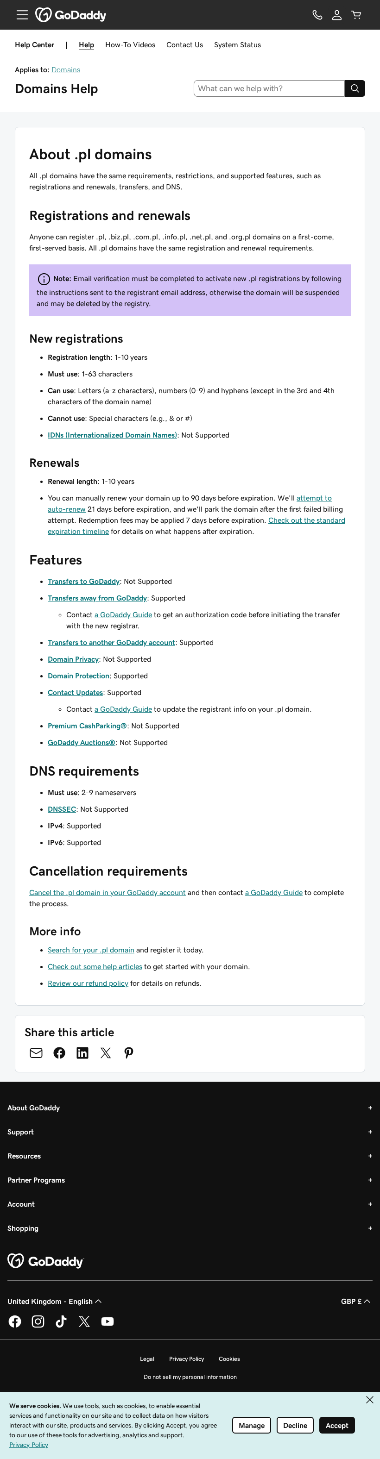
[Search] (355, 88)
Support (20, 1131)
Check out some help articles (95, 966)
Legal (147, 1359)
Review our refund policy (88, 983)
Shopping (22, 1228)
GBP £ (351, 1301)
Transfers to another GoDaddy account (111, 642)
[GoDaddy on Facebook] (14, 1326)
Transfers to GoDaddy (84, 581)
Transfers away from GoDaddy (97, 597)
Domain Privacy (73, 659)
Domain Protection (78, 675)
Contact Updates (75, 692)
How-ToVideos (130, 44)
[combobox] (269, 88)
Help (86, 44)
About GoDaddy (33, 1107)
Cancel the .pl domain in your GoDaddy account (107, 892)
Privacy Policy (186, 1359)
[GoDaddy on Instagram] (38, 1326)
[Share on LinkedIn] (82, 1053)
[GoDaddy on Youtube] (107, 1326)
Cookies (229, 1359)
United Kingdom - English (50, 1301)
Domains (65, 69)
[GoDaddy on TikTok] (61, 1326)
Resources (24, 1155)
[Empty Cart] (356, 14)
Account (21, 1204)
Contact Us (184, 44)
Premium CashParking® (87, 725)
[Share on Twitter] (105, 1053)
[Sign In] (337, 15)
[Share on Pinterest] (128, 1053)
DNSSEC (62, 809)
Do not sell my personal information (190, 1377)
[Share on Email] (36, 1053)
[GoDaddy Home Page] (45, 1261)
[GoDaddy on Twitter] (84, 1326)
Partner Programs (36, 1179)
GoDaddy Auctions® (81, 742)
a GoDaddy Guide (123, 614)
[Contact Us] (317, 15)
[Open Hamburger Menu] (18, 15)
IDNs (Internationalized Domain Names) (112, 434)
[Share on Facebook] (59, 1053)
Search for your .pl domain (91, 949)
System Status (237, 44)
